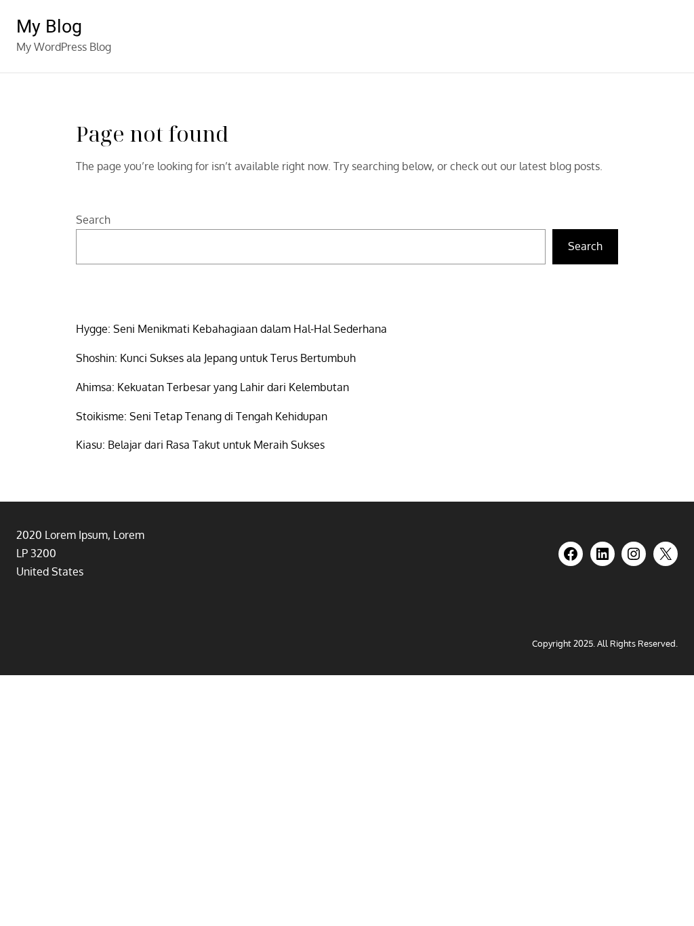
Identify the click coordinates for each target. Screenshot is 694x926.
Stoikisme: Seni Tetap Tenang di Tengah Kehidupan (201, 416)
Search (93, 219)
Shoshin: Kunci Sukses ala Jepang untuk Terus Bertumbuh (216, 358)
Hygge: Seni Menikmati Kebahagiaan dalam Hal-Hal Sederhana (231, 329)
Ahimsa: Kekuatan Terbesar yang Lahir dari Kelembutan (212, 387)
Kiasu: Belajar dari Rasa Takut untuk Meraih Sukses (200, 444)
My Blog (49, 27)
